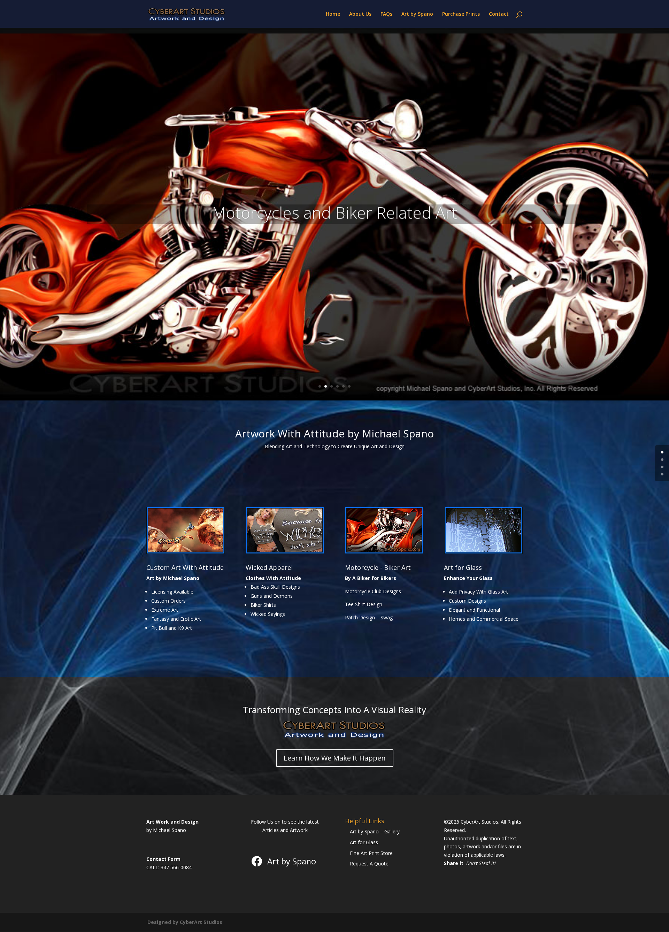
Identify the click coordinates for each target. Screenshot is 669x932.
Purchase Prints (461, 14)
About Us (360, 14)
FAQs (386, 14)
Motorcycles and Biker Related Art (334, 212)
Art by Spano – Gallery (375, 831)
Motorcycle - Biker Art (378, 567)
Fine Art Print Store (371, 853)
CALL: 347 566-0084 (169, 867)
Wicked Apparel (269, 567)
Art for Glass (463, 567)
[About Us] (334, 738)
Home (333, 14)
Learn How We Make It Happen (335, 758)
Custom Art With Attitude (185, 567)
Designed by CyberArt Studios (184, 922)
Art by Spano (417, 14)
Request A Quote (369, 863)
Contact (499, 14)
